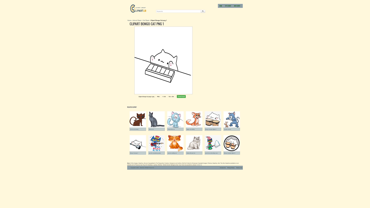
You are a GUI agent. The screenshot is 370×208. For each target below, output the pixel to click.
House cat (151, 129)
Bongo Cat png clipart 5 (210, 129)
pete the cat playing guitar (155, 153)
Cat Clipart (146, 20)
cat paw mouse (227, 129)
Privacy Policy (230, 167)
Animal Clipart (137, 20)
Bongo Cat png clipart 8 (229, 153)
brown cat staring (134, 129)
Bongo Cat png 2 (134, 153)
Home (220, 6)
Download (181, 96)
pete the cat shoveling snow (211, 153)
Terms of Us (239, 167)
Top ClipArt (228, 6)
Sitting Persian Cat (191, 153)
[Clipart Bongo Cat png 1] (163, 60)
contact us (199, 165)
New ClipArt (237, 6)
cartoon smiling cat (172, 153)
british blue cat (171, 129)
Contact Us (223, 167)
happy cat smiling (191, 129)
